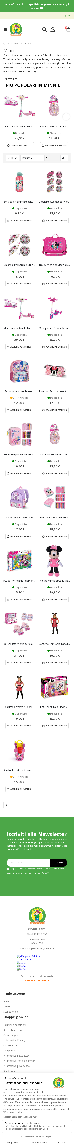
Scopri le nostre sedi (37, 978)
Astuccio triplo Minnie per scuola (19, 454)
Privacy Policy (40, 873)
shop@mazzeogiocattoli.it (40, 948)
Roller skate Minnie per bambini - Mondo (19, 643)
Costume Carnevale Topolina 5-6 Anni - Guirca (55, 643)
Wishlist (7, 1006)
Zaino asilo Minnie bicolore (19, 391)
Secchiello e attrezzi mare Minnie (19, 770)
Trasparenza (10, 1050)
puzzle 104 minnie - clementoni (19, 580)
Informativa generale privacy (19, 1060)
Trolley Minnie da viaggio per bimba (55, 264)
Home (4, 44)
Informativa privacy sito (16, 1066)
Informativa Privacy (14, 1040)
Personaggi (17, 44)
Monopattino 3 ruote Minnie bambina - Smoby (19, 126)
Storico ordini (10, 1011)
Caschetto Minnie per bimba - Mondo (54, 126)
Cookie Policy (11, 1045)
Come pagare (11, 1035)
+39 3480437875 (39, 933)
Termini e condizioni (14, 1024)
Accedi (7, 1001)
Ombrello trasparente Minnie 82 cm (19, 264)
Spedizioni (9, 1071)
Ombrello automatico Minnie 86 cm (55, 201)
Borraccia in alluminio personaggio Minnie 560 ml (19, 201)
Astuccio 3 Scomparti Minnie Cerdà (55, 517)
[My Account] (53, 29)
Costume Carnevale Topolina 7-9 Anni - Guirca (19, 707)
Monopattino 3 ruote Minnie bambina (55, 328)
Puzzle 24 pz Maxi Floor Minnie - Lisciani (55, 707)
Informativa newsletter (16, 1055)
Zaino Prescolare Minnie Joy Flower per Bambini (19, 517)
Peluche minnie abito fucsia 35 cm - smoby (55, 580)
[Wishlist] (61, 29)
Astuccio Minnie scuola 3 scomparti (55, 391)
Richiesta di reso (12, 1030)
